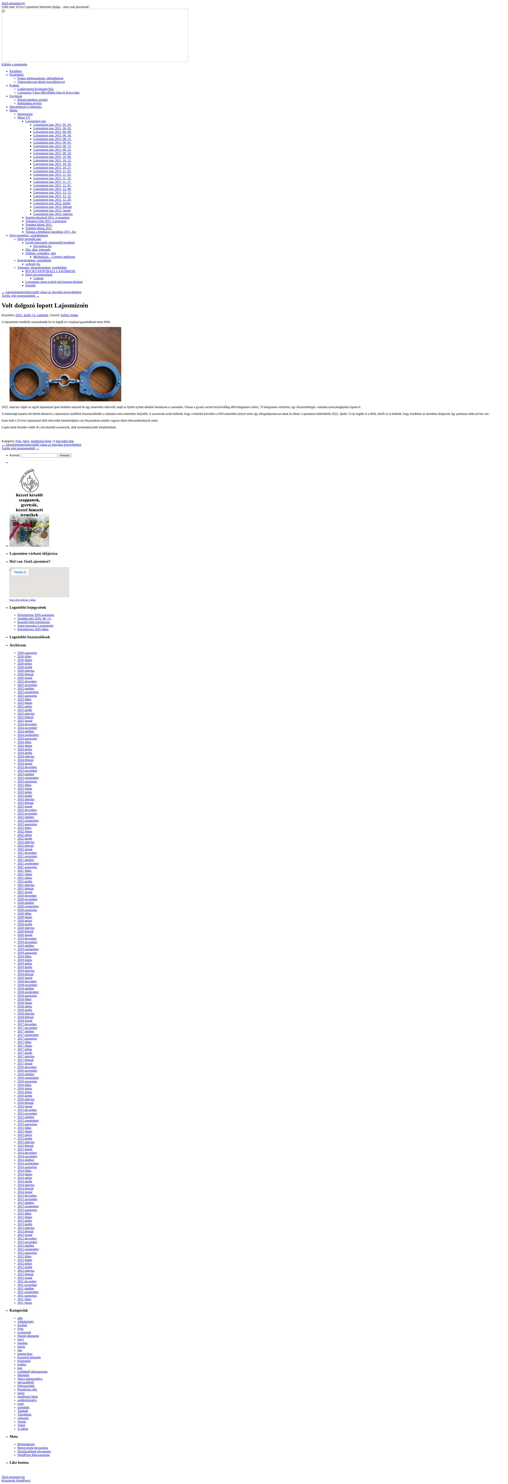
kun (19, 1368)
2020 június (24, 917)
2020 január (24, 935)
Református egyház (29, 103)
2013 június (24, 1217)
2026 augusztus (27, 653)
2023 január (24, 806)
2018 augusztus (27, 995)
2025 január (24, 720)
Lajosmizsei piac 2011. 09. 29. (52, 153)
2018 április (24, 1010)
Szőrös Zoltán (69, 315)
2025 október (25, 688)
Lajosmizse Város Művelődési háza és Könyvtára (48, 92)
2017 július (24, 1042)
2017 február (25, 1060)
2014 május (24, 1177)
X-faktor (22, 1428)
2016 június (24, 1088)
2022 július (24, 827)
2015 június (24, 1131)
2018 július (24, 999)
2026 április (24, 667)
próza (20, 1393)
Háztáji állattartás (28, 1336)
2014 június (24, 1174)
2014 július (24, 1170)
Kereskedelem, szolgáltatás (34, 260)
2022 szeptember (28, 820)
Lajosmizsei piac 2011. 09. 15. (52, 146)
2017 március (25, 1056)
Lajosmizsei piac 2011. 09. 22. (52, 149)
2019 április (24, 967)
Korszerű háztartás (29, 1357)
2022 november (27, 813)
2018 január (24, 1020)
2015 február (25, 1145)
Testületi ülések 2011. (38, 224)
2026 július (24, 656)
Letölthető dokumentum (32, 1371)
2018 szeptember (28, 992)
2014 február (25, 1188)
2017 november (27, 1027)
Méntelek (23, 1375)
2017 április (24, 1052)
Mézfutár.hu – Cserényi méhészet (54, 257)
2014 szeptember (28, 1163)
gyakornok (24, 1332)
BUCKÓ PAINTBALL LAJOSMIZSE (50, 271)
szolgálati (23, 1407)
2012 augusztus (27, 1252)
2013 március (25, 1227)
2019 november (27, 942)
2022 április (24, 838)
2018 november (27, 985)
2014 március (25, 1185)
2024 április (24, 752)
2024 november (27, 728)
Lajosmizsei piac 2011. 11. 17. (52, 182)
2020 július (24, 913)
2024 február (25, 760)
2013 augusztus (27, 1210)
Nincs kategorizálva (29, 1378)
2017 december (27, 1024)
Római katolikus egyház (32, 99)
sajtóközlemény (27, 1400)
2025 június (24, 703)
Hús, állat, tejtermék (37, 249)
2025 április (24, 710)
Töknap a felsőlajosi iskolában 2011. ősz (50, 232)
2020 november (27, 899)
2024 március (25, 756)
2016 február (25, 1102)
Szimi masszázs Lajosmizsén (35, 625)
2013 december (27, 1195)
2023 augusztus (27, 781)
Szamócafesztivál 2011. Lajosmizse (47, 217)
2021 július (24, 870)
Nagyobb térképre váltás (23, 599)
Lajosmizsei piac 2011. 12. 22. (52, 196)
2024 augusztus (27, 738)
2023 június (24, 788)
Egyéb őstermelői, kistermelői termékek (50, 242)
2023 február (25, 802)
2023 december (27, 767)
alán (20, 1318)
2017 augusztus (27, 1038)
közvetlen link (65, 441)
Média (13, 110)
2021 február (25, 888)
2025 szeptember (28, 692)
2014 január (24, 1192)
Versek (21, 1421)
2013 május (24, 1220)
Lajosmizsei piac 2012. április (51, 203)
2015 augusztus (27, 1124)
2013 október (25, 1202)
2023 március (25, 799)
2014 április (24, 1181)
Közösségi (24, 1361)
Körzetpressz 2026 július (32, 629)
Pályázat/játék (26, 1386)
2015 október (25, 1117)
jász (19, 1350)
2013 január (24, 1235)
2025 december (27, 681)
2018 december (27, 981)
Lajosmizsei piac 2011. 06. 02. (52, 128)
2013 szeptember (28, 1206)
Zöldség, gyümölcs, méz (40, 253)
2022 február (25, 845)
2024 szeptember (28, 735)
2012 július (24, 1256)
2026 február (25, 674)
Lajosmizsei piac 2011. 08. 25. (52, 139)
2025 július (24, 699)
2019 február (25, 974)
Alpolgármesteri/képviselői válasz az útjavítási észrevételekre (41, 292)
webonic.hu (32, 264)
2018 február (25, 1017)
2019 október (25, 945)
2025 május (24, 706)
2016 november (27, 1070)
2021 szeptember (28, 863)
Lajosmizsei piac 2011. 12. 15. (52, 192)
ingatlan (22, 1343)
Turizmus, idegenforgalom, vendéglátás (42, 267)
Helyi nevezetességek (38, 274)
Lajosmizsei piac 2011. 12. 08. (52, 189)
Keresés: (15, 455)
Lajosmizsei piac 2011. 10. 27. (52, 167)
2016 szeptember (28, 1077)
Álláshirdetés (25, 1321)
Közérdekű (16, 74)
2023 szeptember (28, 777)
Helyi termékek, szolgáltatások (29, 235)
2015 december (27, 1110)
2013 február (25, 1231)
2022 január (24, 849)
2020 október (25, 902)
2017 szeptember (28, 1035)
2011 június (24, 1302)
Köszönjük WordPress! (16, 1480)
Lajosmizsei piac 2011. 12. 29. (52, 199)
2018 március (25, 1013)
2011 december (27, 1281)
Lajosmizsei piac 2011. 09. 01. (52, 142)
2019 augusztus (27, 952)
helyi (26, 441)
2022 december (27, 810)
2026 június (24, 660)
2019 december (27, 938)
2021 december (27, 852)
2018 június (24, 1002)
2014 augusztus (27, 1167)
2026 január (24, 678)
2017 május (24, 1049)
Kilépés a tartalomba (14, 64)
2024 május (24, 749)
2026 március (25, 670)
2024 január (24, 763)
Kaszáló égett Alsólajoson (33, 622)
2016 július (24, 1085)
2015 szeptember (28, 1120)
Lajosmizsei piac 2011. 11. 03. (52, 171)
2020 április (24, 924)
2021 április (24, 881)
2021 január (24, 892)
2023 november (27, 770)
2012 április (24, 1267)
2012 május (24, 1263)
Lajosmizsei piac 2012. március (53, 214)
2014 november (27, 1156)
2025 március (25, 713)
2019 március (25, 970)
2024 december (27, 724)
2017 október (25, 1031)
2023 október (25, 774)
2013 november (27, 1199)
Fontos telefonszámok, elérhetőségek (40, 78)
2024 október (25, 731)
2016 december (27, 1067)
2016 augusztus (27, 1081)
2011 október (25, 1288)
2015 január (24, 1149)
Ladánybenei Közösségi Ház (35, 89)
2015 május (24, 1135)
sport (20, 1403)
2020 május (24, 920)
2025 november (27, 685)
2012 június (24, 1260)
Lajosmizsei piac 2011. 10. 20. (52, 164)
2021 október (25, 860)
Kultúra (14, 85)
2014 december (27, 1152)
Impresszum (25, 114)
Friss (18, 441)
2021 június (24, 874)
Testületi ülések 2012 (38, 228)
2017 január (24, 1063)
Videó (21, 1425)
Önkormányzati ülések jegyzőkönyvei (41, 82)
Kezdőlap (16, 71)
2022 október (25, 817)
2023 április (24, 795)
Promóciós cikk (27, 1389)
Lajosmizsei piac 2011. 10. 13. (52, 160)
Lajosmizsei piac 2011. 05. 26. (52, 124)
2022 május (24, 835)
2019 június (24, 960)
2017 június (24, 1045)
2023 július (24, 785)
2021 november (27, 856)
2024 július (24, 742)
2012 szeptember (28, 1249)
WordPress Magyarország (33, 1455)
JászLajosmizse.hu (13, 3)
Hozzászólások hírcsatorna (34, 1451)
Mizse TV (23, 117)
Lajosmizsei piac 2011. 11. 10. (52, 178)
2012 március (25, 1270)
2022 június (24, 831)
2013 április (24, 1224)
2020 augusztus (27, 910)
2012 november (27, 1242)
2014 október (25, 1160)
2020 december (27, 895)
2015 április (24, 1138)
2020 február (25, 931)
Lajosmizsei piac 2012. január (52, 210)
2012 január (24, 1277)
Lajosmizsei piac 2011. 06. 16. (52, 135)
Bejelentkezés (26, 1444)
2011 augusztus (27, 1295)
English (22, 1325)
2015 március (25, 1142)
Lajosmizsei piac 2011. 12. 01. (52, 185)
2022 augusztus (27, 824)
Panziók (30, 285)
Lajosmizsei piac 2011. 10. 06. (52, 157)
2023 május (24, 792)
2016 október (25, 1074)
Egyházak (16, 96)
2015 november (27, 1113)
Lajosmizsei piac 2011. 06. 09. (52, 132)
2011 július (24, 1299)
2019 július (24, 956)
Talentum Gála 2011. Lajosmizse (45, 221)
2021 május (24, 877)
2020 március (25, 927)
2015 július (24, 1127)
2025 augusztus (27, 695)
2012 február (25, 1274)
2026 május (24, 663)
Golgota (38, 278)
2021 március (25, 885)
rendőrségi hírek (41, 441)
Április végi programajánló (20, 295)
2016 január (24, 1106)
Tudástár (22, 1411)
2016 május (24, 1092)
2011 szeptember (27, 1292)
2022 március (25, 842)
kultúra (21, 1364)
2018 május (24, 1006)
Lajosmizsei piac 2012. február (52, 207)
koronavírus (24, 1353)
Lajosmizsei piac (35, 121)
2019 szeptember (28, 949)
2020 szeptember (28, 906)
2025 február (25, 717)
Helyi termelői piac (29, 239)
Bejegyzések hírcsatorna (32, 1447)
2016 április (24, 1095)
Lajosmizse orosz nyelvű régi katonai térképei (54, 282)
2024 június (24, 745)
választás (23, 1418)
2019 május (24, 963)
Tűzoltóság (24, 1414)
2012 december (27, 1238)
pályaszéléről (25, 1382)
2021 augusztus (27, 867)
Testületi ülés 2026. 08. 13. (34, 618)
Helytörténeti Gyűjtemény (26, 107)
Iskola (21, 1346)
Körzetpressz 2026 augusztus (35, 615)
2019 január (24, 977)
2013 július (24, 1213)
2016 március (25, 1099)
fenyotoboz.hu (42, 246)
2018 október (25, 988)
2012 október (25, 1245)
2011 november (27, 1285)
